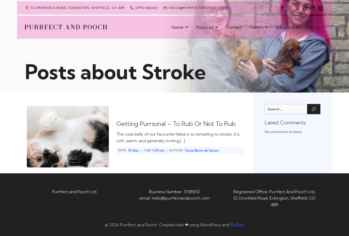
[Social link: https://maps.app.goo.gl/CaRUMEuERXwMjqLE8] (320, 8)
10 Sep (133, 150)
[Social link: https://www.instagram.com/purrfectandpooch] (290, 8)
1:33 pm (158, 150)
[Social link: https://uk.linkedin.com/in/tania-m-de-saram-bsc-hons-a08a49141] (313, 8)
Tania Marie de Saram (201, 150)
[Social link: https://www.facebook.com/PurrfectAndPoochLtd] (282, 8)
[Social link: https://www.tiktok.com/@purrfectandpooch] (305, 8)
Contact (234, 27)
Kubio (237, 224)
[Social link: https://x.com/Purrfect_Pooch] (297, 8)
